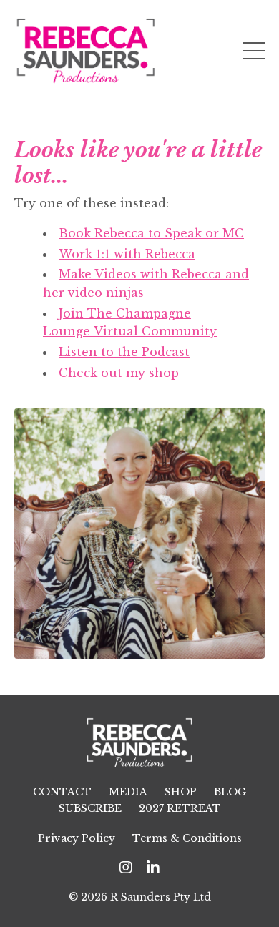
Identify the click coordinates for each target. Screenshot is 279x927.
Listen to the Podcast (124, 352)
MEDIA (128, 791)
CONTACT (62, 791)
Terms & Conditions (187, 838)
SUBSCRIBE (90, 808)
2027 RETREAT (180, 808)
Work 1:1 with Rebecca (127, 254)
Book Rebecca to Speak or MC (151, 233)
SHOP (181, 791)
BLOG (230, 791)
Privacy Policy (76, 838)
